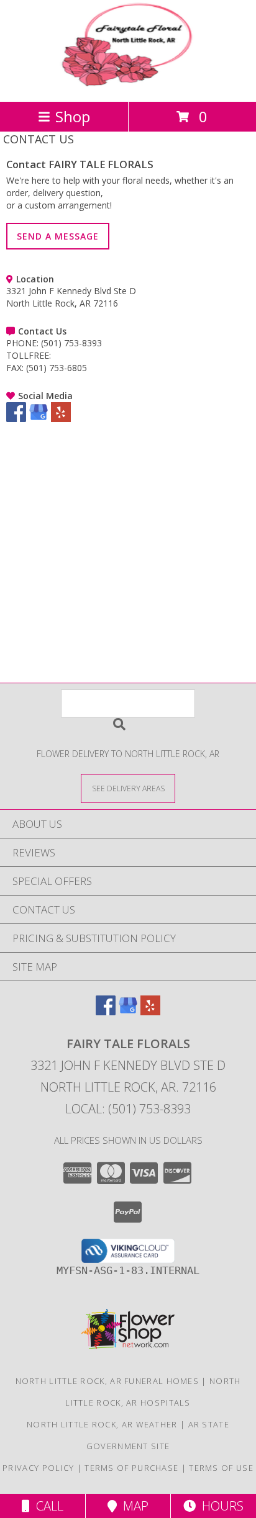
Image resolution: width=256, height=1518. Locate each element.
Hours (220, 1506)
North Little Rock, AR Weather (102, 1424)
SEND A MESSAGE (58, 236)
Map (133, 1506)
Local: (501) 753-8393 (128, 1108)
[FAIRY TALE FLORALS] (127, 83)
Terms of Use (221, 1467)
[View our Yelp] (61, 418)
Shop (72, 116)
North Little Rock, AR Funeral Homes (107, 1380)
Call (46, 1506)
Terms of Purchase (131, 1467)
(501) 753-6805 (56, 368)
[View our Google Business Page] (38, 418)
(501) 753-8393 (71, 343)
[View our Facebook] (16, 418)
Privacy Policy (38, 1467)
